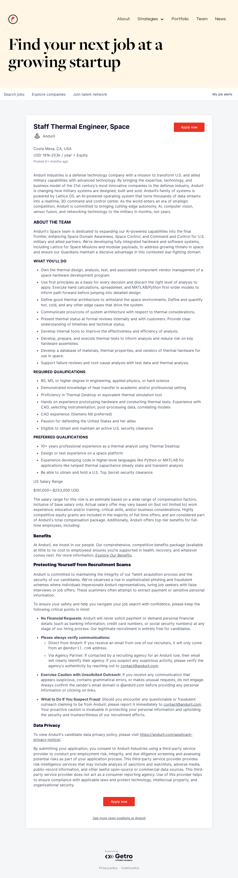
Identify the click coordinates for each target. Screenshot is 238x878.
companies (49, 94)
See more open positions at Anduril (119, 818)
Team (202, 19)
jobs (14, 94)
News (220, 19)
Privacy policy (108, 868)
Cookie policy (130, 868)
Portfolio (180, 19)
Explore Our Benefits (113, 555)
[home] (13, 19)
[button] (149, 19)
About (123, 19)
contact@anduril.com (139, 665)
